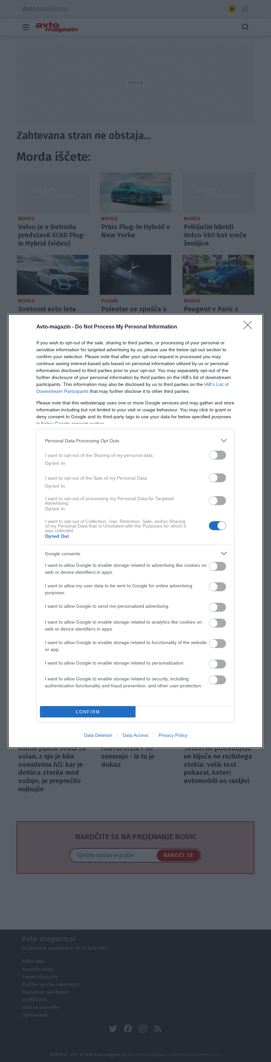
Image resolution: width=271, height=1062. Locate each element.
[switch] (217, 455)
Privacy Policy (173, 735)
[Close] (250, 327)
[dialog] (135, 531)
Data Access (135, 735)
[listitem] (135, 440)
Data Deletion (98, 735)
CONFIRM (88, 711)
